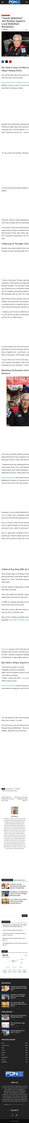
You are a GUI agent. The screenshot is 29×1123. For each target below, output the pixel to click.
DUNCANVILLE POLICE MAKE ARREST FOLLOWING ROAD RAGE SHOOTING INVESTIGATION (14, 925)
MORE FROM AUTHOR (19, 880)
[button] (2, 2)
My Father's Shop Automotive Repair (9, 790)
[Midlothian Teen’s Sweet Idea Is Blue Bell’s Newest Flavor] (5, 1017)
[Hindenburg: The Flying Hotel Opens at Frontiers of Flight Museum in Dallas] (5, 893)
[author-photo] (14, 814)
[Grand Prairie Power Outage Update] (5, 1025)
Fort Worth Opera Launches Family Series (12, 930)
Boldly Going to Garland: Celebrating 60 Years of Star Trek (14, 939)
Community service (9, 686)
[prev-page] (2, 907)
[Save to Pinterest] (10, 61)
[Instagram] (16, 1115)
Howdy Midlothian (8, 477)
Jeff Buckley (17, 788)
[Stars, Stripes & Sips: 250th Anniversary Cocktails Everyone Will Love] (5, 901)
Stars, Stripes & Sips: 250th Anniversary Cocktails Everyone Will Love (18, 901)
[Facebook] (12, 1115)
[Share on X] (6, 61)
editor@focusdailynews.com (17, 1104)
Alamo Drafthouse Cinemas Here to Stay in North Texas (8, 799)
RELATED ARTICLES (7, 880)
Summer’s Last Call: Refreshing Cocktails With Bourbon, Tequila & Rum (18, 886)
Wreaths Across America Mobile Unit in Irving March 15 (21, 799)
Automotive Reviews (10, 13)
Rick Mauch (5, 29)
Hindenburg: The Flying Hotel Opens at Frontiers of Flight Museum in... (18, 996)
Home (3, 13)
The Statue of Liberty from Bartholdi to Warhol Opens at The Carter (14, 934)
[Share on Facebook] (3, 61)
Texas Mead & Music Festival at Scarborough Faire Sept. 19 (14, 944)
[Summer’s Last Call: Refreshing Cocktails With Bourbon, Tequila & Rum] (5, 886)
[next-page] (5, 907)
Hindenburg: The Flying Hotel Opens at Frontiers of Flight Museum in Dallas (18, 893)
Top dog (24, 678)
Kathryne (5, 649)
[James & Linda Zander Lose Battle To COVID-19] (5, 1032)
